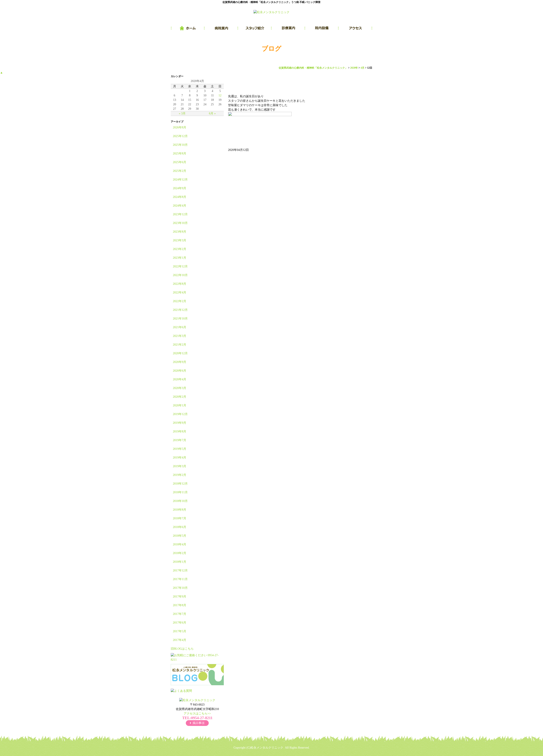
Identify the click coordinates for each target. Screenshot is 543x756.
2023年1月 (179, 257)
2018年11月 (180, 492)
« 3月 (182, 113)
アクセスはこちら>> (197, 713)
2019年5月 (179, 448)
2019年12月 (180, 414)
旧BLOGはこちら (182, 648)
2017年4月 (179, 640)
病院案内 (221, 28)
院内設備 (322, 28)
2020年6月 (179, 370)
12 (219, 95)
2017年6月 (179, 622)
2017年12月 (180, 570)
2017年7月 (179, 614)
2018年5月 (179, 535)
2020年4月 (179, 379)
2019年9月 (179, 422)
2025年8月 (179, 153)
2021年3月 (179, 336)
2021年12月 (180, 309)
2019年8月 (179, 431)
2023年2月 (179, 249)
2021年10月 (180, 318)
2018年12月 (180, 483)
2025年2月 (179, 170)
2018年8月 (179, 509)
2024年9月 (179, 188)
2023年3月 (179, 240)
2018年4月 (179, 544)
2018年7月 (179, 518)
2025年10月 (180, 144)
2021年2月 (179, 344)
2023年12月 (180, 214)
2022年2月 (179, 301)
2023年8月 (179, 231)
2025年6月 (179, 162)
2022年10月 (180, 275)
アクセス (355, 28)
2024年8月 (179, 197)
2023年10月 (180, 223)
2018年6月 (179, 527)
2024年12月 (180, 179)
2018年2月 (179, 553)
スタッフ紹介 (255, 28)
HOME (188, 28)
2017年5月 (179, 631)
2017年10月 (180, 587)
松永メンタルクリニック (267, 747)
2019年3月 (179, 466)
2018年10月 (180, 501)
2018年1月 (179, 561)
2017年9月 (179, 596)
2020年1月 (179, 405)
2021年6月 (179, 327)
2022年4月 (179, 292)
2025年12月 (180, 136)
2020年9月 (179, 362)
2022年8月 (179, 283)
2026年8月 (179, 127)
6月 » (212, 113)
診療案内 (288, 28)
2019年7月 (179, 440)
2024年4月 (179, 205)
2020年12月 (180, 353)
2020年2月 (179, 396)
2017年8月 (179, 605)
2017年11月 (180, 579)
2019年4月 (179, 457)
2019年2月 (179, 475)
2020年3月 (179, 388)
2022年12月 (180, 266)
